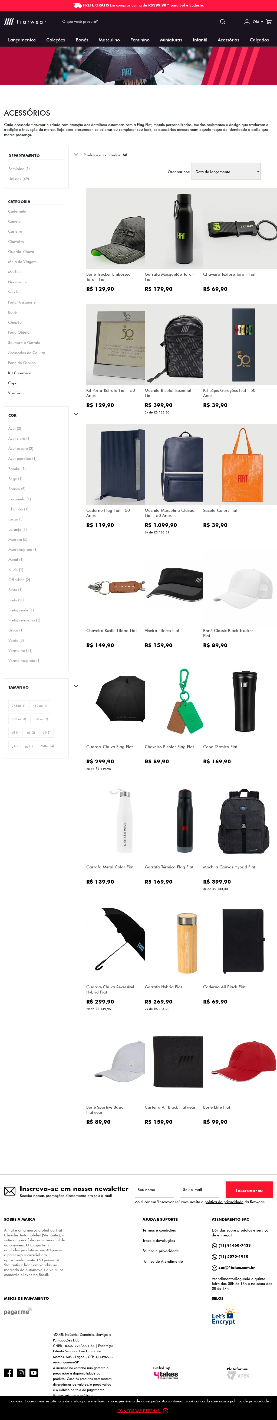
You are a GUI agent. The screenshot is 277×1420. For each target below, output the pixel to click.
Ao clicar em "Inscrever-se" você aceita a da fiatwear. (200, 1201)
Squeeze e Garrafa (24, 342)
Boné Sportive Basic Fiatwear (104, 1110)
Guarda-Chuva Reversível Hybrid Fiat (110, 989)
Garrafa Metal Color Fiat (110, 866)
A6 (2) (31, 732)
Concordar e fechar (139, 1410)
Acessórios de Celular (26, 352)
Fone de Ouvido (22, 362)
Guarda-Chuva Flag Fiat (109, 746)
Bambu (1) (17, 468)
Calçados (259, 39)
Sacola (13, 291)
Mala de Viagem (22, 261)
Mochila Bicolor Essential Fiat (168, 393)
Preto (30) (16, 600)
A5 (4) (15, 732)
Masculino (109, 39)
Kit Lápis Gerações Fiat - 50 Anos (229, 393)
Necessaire (17, 281)
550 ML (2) (41, 719)
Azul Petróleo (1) (22, 458)
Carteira (15, 231)
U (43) (46, 732)
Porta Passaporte (22, 302)
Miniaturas (171, 39)
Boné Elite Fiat (216, 1107)
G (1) (15, 746)
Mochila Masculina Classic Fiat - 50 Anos (169, 513)
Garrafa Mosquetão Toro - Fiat (169, 277)
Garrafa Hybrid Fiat (163, 986)
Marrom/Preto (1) (23, 549)
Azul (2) (14, 428)
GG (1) (29, 746)
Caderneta (17, 211)
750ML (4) (47, 746)
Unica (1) (16, 630)
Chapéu (15, 322)
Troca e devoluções (159, 1240)
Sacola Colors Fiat (220, 510)
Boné (12, 312)
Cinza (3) (16, 519)
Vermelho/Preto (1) (24, 660)
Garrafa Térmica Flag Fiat (169, 866)
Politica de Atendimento (163, 1261)
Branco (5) (16, 488)
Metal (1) (16, 559)
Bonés (82, 39)
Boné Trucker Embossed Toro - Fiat (108, 277)
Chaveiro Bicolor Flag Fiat (169, 746)
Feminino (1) (19, 168)
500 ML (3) (19, 719)
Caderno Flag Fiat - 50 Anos (108, 513)
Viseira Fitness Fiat (162, 630)
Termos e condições (159, 1230)
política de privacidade (224, 1201)
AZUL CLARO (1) (19, 438)
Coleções (55, 39)
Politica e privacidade (161, 1250)
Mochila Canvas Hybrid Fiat (229, 866)
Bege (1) (15, 478)
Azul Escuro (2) (20, 448)
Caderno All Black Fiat (224, 986)
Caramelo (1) (19, 499)
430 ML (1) (40, 706)
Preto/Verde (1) (21, 610)
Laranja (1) (17, 529)
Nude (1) (15, 569)
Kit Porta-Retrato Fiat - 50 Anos (110, 393)
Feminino (140, 39)
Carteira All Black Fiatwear (170, 1107)
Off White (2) (19, 579)
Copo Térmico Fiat (220, 746)
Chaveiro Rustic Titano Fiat (111, 630)
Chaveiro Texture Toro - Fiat (229, 274)
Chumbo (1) (18, 509)
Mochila (15, 271)
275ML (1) (18, 706)
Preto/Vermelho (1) (24, 620)
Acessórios (228, 39)
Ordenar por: (179, 171)
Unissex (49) (18, 178)
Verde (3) (16, 640)
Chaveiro (16, 241)
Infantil (200, 39)
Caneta (14, 221)
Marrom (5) (17, 539)
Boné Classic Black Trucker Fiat (228, 633)
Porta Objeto (18, 332)
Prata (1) (15, 589)
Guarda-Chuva (21, 251)
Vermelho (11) (20, 650)
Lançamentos (22, 39)
